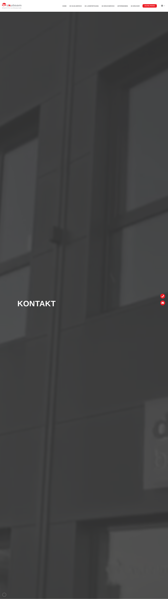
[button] (4, 594)
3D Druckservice (108, 6)
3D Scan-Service (75, 6)
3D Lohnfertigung (92, 6)
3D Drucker (135, 6)
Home (64, 6)
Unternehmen (122, 6)
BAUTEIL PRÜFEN (150, 6)
